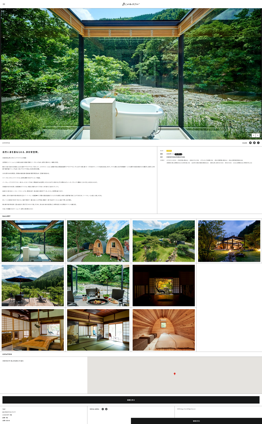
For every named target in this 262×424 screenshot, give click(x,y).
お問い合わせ (6, 420)
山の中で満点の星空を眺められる (200, 162)
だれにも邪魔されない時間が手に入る (243, 162)
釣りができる (228, 162)
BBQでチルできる (194, 160)
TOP (3, 409)
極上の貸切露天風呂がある (236, 160)
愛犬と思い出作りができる (217, 162)
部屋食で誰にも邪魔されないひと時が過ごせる (178, 162)
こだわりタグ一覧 (7, 415)
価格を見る (196, 421)
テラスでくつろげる (171, 160)
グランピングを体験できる (207, 160)
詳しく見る (178, 154)
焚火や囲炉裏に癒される (221, 160)
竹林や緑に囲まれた (183, 160)
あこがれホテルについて (9, 412)
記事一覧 (5, 417)
